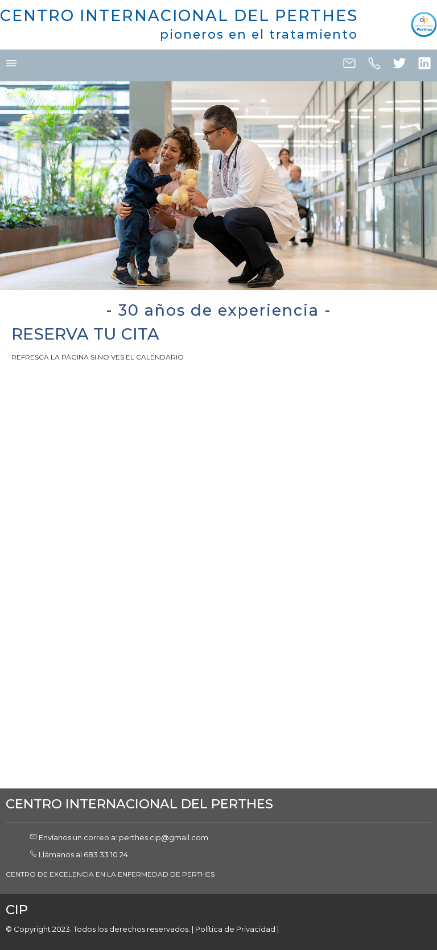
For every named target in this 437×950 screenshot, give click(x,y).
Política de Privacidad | (237, 929)
